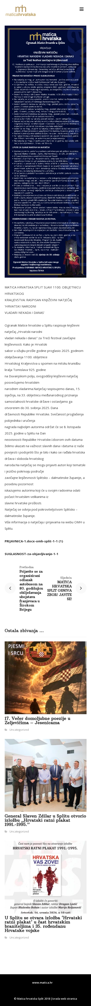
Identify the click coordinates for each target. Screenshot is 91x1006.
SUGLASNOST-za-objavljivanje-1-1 (31, 554)
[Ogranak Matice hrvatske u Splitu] (20, 10)
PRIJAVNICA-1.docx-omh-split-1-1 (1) (34, 541)
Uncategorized (19, 730)
